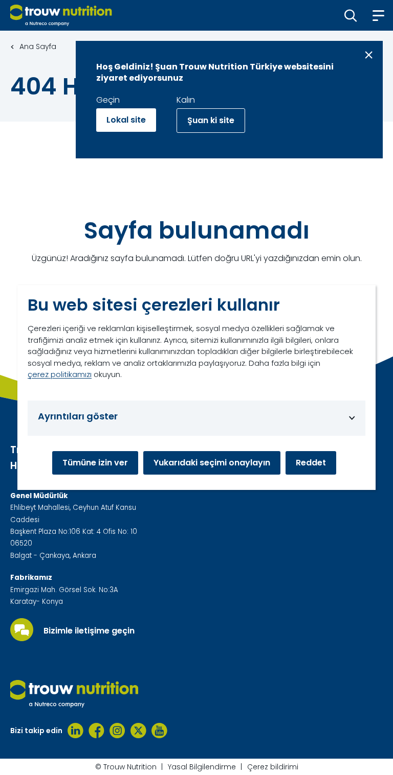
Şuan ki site (210, 120)
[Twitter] (138, 730)
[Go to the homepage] (74, 694)
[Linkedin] (75, 730)
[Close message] (369, 55)
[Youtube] (159, 730)
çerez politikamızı (60, 374)
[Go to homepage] (61, 15)
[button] (351, 15)
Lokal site (126, 120)
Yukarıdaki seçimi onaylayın (212, 462)
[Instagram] (117, 730)
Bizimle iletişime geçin (89, 631)
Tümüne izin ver (95, 462)
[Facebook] (96, 730)
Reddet (311, 462)
